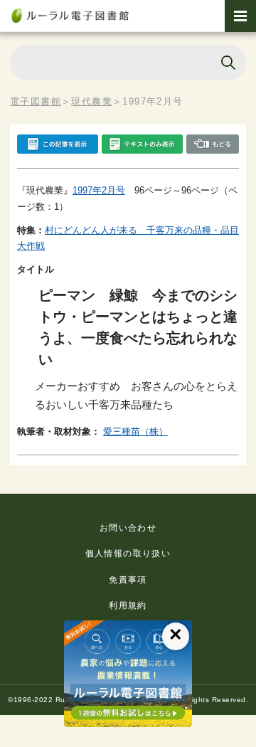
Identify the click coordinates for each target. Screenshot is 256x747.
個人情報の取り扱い (128, 553)
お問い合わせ (128, 528)
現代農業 (91, 101)
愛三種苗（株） (135, 431)
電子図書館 (35, 101)
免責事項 (128, 580)
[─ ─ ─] (240, 16)
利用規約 (128, 605)
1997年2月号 (99, 190)
